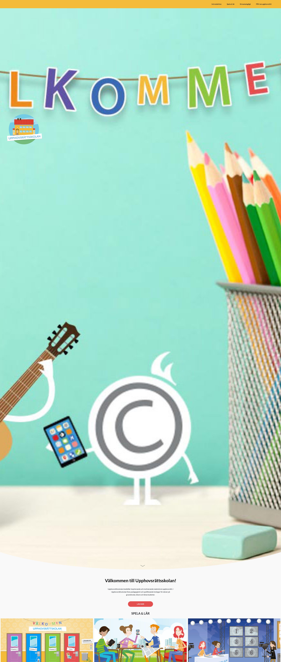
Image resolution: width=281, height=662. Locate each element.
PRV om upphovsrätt (264, 4)
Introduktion (217, 4)
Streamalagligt (245, 4)
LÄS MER (140, 604)
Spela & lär (231, 4)
